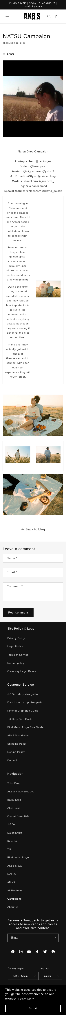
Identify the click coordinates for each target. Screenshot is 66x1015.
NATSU (11, 873)
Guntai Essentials (18, 816)
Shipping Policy (17, 743)
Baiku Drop (14, 799)
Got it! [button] (33, 1008)
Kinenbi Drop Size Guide (22, 710)
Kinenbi (12, 841)
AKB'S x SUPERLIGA (20, 791)
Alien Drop (14, 807)
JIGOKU (12, 824)
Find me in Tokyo (18, 857)
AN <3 (11, 882)
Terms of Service (18, 654)
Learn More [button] (26, 999)
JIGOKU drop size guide (22, 694)
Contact (12, 760)
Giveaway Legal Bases (21, 671)
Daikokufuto (14, 832)
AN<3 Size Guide (18, 735)
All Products (14, 890)
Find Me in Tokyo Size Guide (25, 727)
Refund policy (16, 663)
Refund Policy (16, 751)
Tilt (9, 849)
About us (13, 906)
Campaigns (14, 898)
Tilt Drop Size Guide (20, 719)
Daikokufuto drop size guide (25, 702)
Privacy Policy (16, 638)
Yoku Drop (13, 783)
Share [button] (10, 53)
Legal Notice (15, 646)
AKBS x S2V (15, 865)
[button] (7, 16)
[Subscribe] (54, 938)
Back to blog (35, 529)
